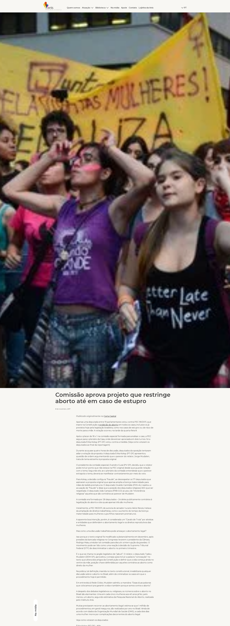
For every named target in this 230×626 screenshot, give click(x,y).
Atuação (86, 8)
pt (185, 8)
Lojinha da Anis (146, 8)
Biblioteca (100, 8)
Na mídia (115, 8)
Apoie (124, 8)
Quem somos (73, 8)
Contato (133, 8)
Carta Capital (110, 416)
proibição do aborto (108, 425)
